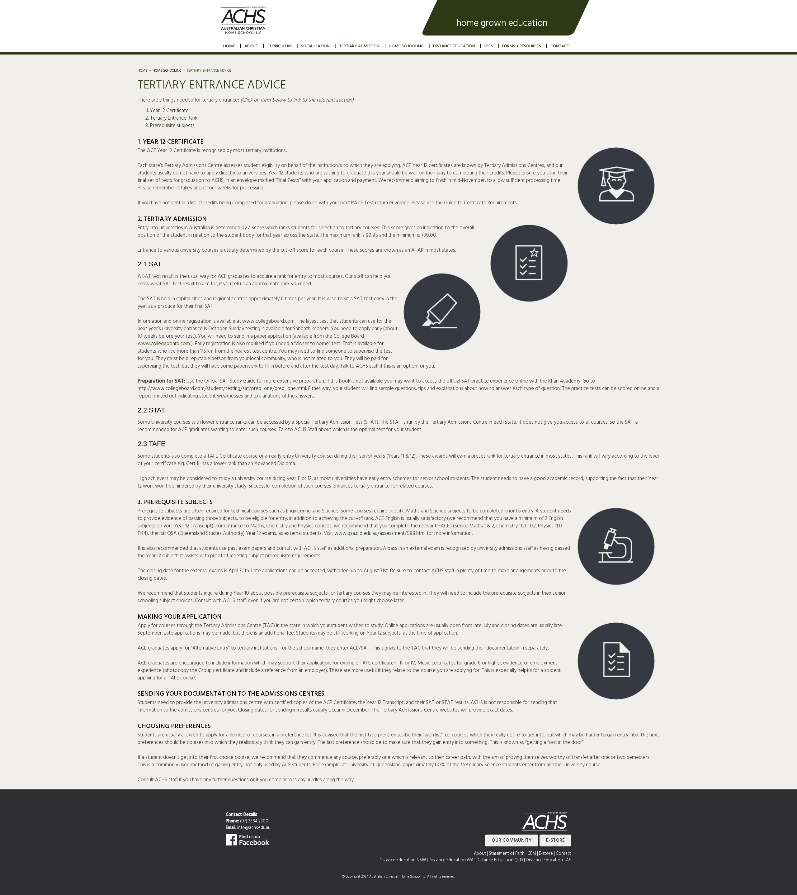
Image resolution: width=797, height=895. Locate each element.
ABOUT (251, 46)
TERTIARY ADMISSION (359, 46)
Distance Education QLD (499, 860)
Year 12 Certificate (169, 111)
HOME (229, 46)
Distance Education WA (451, 860)
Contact (563, 853)
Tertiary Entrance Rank (173, 118)
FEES (488, 46)
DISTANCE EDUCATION (454, 46)
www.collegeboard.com (164, 344)
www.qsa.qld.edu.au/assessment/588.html (380, 533)
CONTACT (559, 46)
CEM (531, 853)
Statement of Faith (507, 853)
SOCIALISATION (315, 46)
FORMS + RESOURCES (521, 46)
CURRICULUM (279, 46)
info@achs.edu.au (254, 827)
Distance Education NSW (402, 860)
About (480, 853)
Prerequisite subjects (172, 125)
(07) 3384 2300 (254, 821)
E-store (546, 853)
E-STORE (555, 840)
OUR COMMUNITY (512, 840)
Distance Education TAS (548, 860)
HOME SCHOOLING (406, 46)
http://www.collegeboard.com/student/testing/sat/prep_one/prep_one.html (222, 388)
